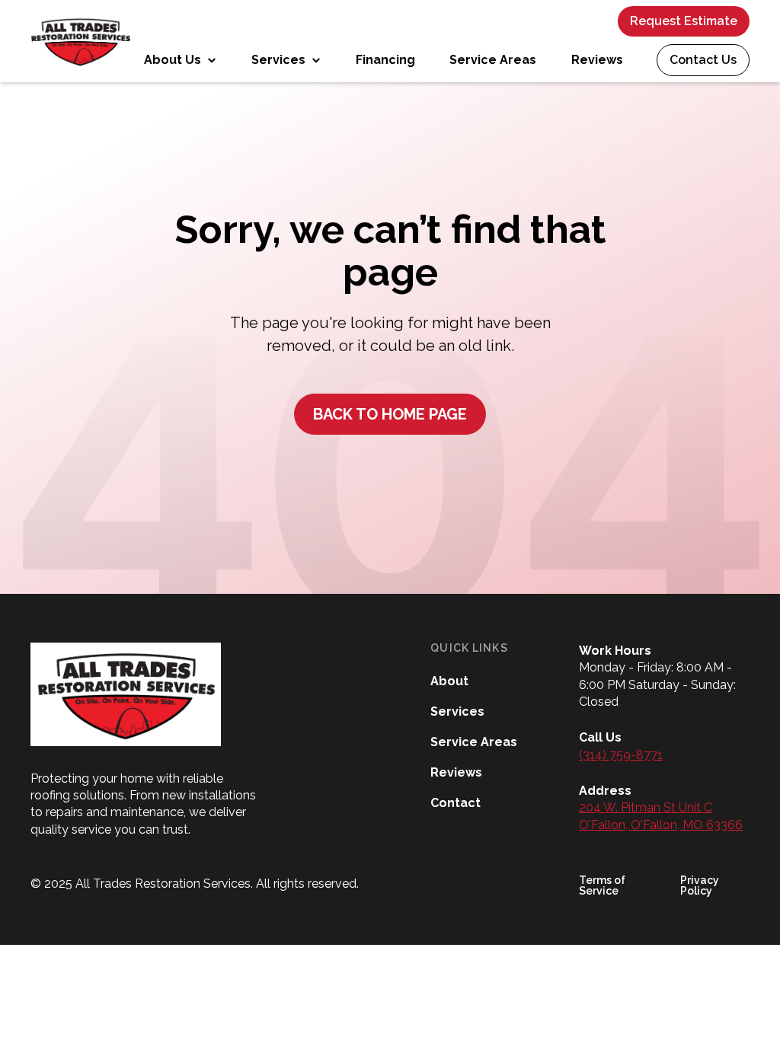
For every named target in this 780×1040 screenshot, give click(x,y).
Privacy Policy (699, 885)
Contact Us (703, 60)
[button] (180, 60)
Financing (385, 60)
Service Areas (492, 60)
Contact (455, 803)
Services (457, 712)
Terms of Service (602, 885)
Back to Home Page (390, 414)
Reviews (597, 60)
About (449, 681)
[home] (80, 41)
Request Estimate (683, 21)
